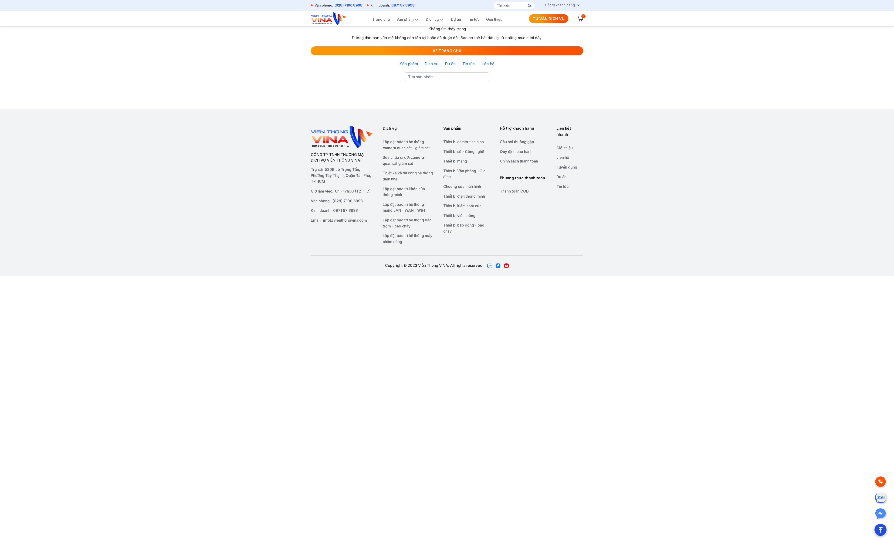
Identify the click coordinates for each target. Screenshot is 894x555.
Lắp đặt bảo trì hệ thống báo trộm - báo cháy (407, 223)
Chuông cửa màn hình (462, 186)
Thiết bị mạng (455, 161)
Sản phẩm (405, 19)
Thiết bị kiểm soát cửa (462, 205)
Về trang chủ (447, 50)
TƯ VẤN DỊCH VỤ (549, 18)
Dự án (456, 19)
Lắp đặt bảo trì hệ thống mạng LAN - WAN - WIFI (404, 207)
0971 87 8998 (403, 5)
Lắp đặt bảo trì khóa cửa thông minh (404, 191)
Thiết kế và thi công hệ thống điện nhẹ (408, 176)
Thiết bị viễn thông (459, 215)
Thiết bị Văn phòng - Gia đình (464, 174)
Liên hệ (487, 63)
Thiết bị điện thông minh (464, 196)
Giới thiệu (494, 19)
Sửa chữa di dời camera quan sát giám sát (403, 160)
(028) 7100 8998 (348, 5)
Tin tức (473, 19)
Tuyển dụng (566, 167)
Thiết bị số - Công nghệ (463, 151)
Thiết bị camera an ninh (463, 141)
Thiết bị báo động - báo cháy (463, 228)
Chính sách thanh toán (519, 161)
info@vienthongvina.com (345, 220)
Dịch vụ (432, 19)
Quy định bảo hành (516, 151)
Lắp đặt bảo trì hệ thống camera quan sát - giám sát (406, 144)
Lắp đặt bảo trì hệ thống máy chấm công (407, 238)
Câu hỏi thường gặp (517, 141)
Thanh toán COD (514, 191)
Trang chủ (381, 19)
